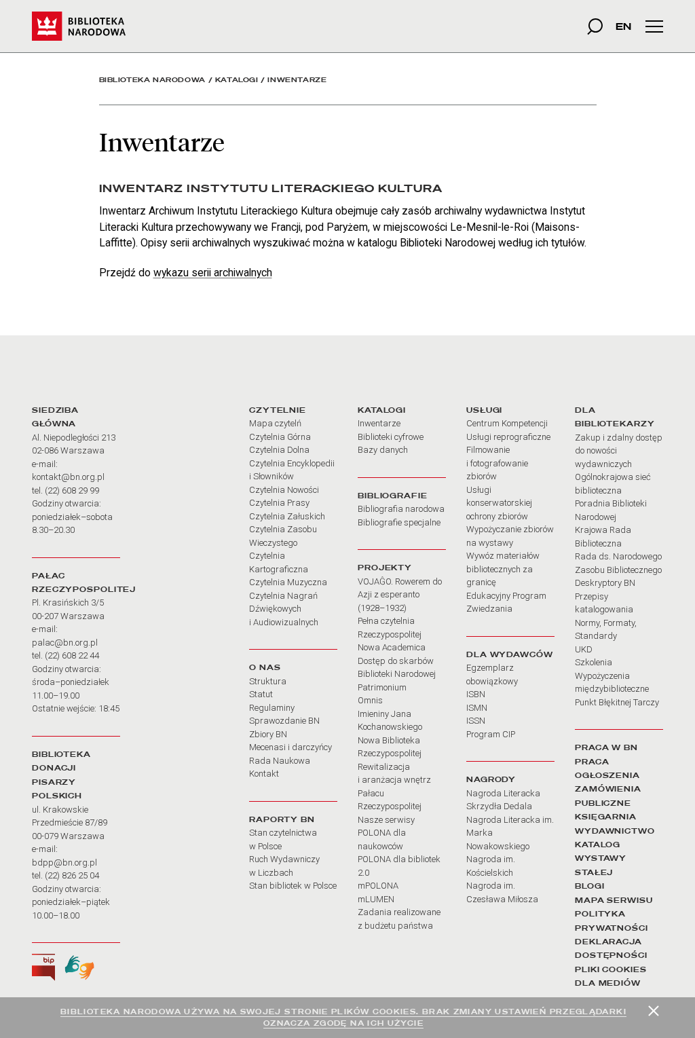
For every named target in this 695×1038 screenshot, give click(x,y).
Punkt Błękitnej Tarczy (617, 702)
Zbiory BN (268, 734)
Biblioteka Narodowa (152, 80)
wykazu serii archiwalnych (212, 272)
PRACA (592, 761)
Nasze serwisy (386, 820)
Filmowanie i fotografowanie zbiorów (497, 463)
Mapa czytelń (275, 423)
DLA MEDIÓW (608, 983)
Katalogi (237, 80)
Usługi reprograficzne (508, 437)
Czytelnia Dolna (279, 450)
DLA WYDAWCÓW (509, 654)
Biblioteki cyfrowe (391, 437)
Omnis (370, 700)
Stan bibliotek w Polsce (293, 886)
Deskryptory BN (605, 583)
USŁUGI (484, 410)
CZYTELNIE (277, 410)
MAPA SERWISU (614, 900)
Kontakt (264, 773)
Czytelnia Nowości (284, 490)
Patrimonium (382, 687)
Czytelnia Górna (280, 437)
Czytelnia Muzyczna (288, 582)
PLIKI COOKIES (611, 969)
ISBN (475, 694)
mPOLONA (378, 886)
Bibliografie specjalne (399, 522)
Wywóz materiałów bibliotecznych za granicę (503, 569)
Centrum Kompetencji (507, 423)
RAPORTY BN (282, 819)
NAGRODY (491, 779)
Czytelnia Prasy (279, 503)
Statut (261, 694)
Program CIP (490, 734)
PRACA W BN (606, 747)
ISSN (475, 721)
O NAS (264, 667)
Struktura (267, 681)
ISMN (476, 708)
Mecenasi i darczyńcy (290, 747)
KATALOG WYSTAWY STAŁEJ (600, 858)
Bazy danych (383, 450)
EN (623, 26)
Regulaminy (272, 708)
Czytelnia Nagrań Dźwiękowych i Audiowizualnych (283, 609)
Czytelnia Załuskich (287, 516)
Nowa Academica (392, 647)
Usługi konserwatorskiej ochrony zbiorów (499, 503)
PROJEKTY (385, 567)
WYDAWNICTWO (615, 831)
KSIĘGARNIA (606, 816)
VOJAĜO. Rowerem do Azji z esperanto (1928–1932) (400, 594)
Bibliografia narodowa (401, 509)
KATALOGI (382, 410)
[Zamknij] (653, 1011)
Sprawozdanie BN (284, 721)
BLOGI (589, 886)
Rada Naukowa (279, 761)
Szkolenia (593, 662)
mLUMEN (376, 899)
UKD (584, 649)
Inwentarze (379, 423)
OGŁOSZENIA (607, 775)
